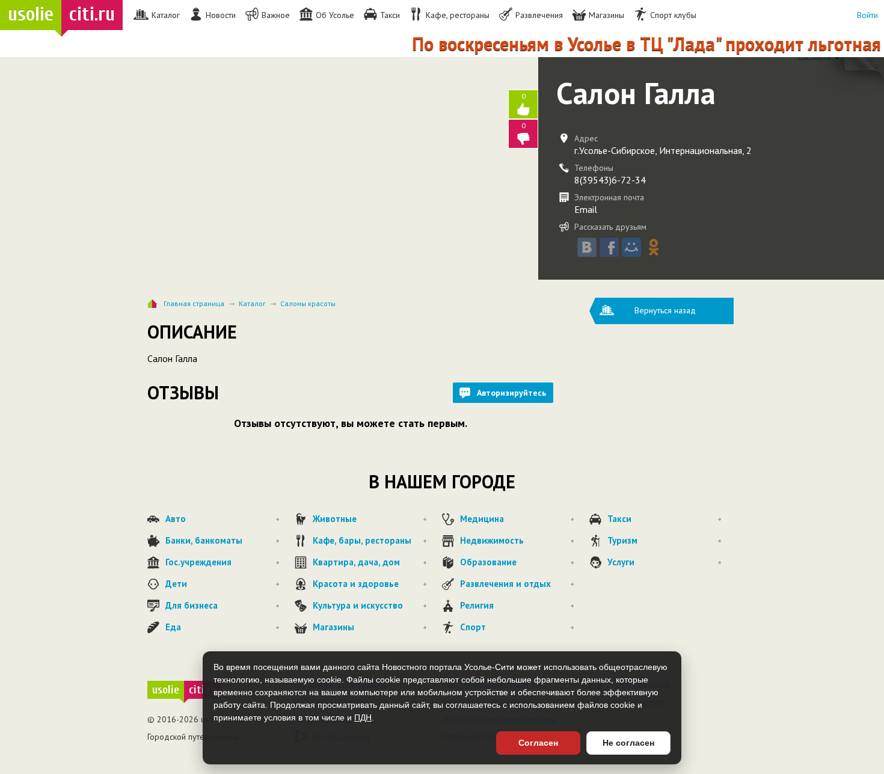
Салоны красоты (308, 303)
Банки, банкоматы (222, 540)
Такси (664, 518)
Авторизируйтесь (511, 392)
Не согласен (628, 743)
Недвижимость (517, 540)
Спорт (517, 627)
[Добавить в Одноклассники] (653, 247)
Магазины (370, 627)
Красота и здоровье (370, 583)
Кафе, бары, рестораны (370, 540)
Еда (222, 627)
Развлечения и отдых (517, 583)
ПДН (363, 717)
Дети (222, 583)
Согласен (538, 743)
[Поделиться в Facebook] (609, 247)
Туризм (664, 540)
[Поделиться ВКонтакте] (587, 247)
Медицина (517, 518)
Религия (517, 605)
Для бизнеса (222, 605)
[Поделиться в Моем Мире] (631, 247)
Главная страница (194, 303)
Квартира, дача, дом (370, 562)
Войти (867, 15)
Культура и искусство (370, 605)
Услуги (664, 562)
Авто (222, 518)
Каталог (252, 303)
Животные (370, 518)
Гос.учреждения (222, 562)
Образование (517, 562)
